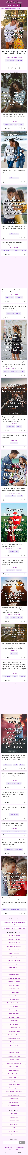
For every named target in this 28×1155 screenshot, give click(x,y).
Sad (15, 124)
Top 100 (21, 124)
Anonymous (14, 121)
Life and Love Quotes (14, 1010)
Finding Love (15, 831)
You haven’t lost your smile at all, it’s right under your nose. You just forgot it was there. (13, 794)
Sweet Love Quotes (14, 1077)
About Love (14, 443)
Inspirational (10, 313)
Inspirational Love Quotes (14, 1003)
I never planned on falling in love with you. (13, 171)
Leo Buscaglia (14, 294)
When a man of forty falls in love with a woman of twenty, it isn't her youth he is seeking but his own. (14, 842)
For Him (13, 617)
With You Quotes (14, 1098)
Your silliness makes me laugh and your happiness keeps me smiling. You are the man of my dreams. (14, 610)
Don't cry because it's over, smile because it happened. (12, 545)
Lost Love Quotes (14, 1013)
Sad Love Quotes (14, 1066)
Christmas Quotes (14, 974)
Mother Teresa (14, 310)
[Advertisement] (14, 272)
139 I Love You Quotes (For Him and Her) (14, 928)
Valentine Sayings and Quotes (14, 1091)
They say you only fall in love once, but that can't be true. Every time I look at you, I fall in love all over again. (14, 419)
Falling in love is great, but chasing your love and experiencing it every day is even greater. (14, 563)
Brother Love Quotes (14, 971)
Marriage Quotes (14, 1042)
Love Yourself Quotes (14, 1035)
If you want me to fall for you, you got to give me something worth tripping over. (13, 776)
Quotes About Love (14, 1059)
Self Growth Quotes (14, 1070)
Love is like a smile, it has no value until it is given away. (14, 436)
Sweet (13, 496)
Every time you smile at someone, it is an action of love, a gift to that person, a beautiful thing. (13, 364)
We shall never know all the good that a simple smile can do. (14, 307)
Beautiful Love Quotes (14, 960)
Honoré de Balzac (14, 1131)
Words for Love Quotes (14, 1102)
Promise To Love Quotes (14, 1056)
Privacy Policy (20, 1147)
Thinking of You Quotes (14, 1084)
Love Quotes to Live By (14, 1027)
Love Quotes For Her (14, 942)
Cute (7, 617)
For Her (8, 496)
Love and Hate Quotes (14, 1038)
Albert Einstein (14, 247)
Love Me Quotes (14, 1024)
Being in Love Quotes (14, 964)
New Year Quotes (14, 1049)
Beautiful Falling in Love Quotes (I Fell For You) (14, 923)
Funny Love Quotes (14, 992)
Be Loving (14, 957)
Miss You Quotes (14, 1045)
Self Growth (19, 297)
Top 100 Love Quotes (14, 935)
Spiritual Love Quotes (14, 1074)
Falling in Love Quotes (14, 978)
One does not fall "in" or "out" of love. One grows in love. (13, 291)
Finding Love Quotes (14, 985)
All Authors (14, 1113)
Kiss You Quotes (14, 1006)
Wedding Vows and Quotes (14, 1095)
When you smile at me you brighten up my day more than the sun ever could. (14, 489)
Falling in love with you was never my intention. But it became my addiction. (13, 227)
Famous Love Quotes (14, 981)
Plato (14, 1128)
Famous (11, 551)
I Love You (19, 60)
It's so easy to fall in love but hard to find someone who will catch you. (13, 825)
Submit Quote (20, 1149)
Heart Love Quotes (14, 999)
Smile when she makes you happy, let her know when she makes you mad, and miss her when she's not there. (13, 646)
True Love (22, 676)
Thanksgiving (14, 1081)
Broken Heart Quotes (14, 967)
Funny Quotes (15, 250)
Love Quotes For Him (14, 939)
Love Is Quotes (14, 1020)
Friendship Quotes (14, 988)
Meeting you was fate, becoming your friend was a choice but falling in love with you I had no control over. (13, 757)
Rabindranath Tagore (14, 1120)
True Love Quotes (14, 1088)
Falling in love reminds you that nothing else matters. (14, 808)
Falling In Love (10, 60)
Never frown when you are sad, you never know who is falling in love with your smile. (13, 117)
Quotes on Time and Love (14, 1063)
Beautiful (6, 371)
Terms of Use (8, 1147)
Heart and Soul (15, 909)
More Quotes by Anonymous (14, 57)
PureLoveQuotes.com (14, 493)
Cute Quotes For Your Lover (14, 946)
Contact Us (8, 1149)
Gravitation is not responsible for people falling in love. (12, 244)
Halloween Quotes (14, 996)
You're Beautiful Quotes (14, 1105)
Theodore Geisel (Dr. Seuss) (14, 548)
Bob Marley (14, 650)
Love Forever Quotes (14, 1017)
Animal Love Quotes (14, 953)
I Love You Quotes (14, 949)
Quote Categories (13, 6)
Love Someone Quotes (14, 1031)
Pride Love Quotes (14, 1052)
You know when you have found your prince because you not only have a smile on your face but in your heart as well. (14, 901)
